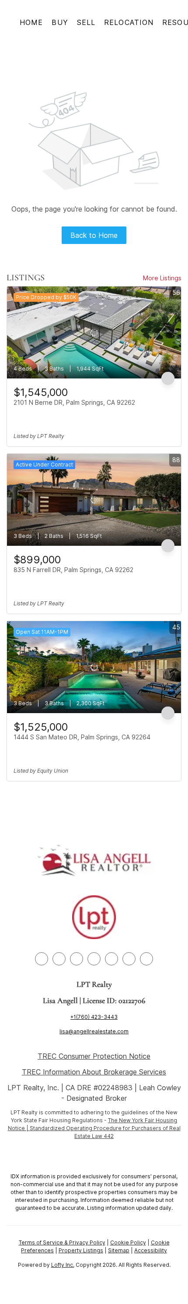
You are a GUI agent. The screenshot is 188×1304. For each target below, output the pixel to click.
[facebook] (41, 958)
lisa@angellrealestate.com (94, 1031)
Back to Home (94, 235)
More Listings (162, 278)
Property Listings (81, 1250)
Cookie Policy (128, 1242)
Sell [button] (86, 22)
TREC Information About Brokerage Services (94, 1071)
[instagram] (94, 958)
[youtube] (111, 958)
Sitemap (118, 1250)
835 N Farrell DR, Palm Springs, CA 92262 (73, 569)
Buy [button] (60, 22)
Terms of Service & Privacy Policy (62, 1242)
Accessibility (150, 1250)
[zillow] (76, 958)
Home (31, 22)
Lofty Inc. (62, 1265)
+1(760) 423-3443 (94, 1017)
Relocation (128, 22)
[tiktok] (129, 958)
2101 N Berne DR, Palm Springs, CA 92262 (74, 402)
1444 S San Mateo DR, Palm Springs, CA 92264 (82, 737)
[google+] (146, 958)
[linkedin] (59, 958)
